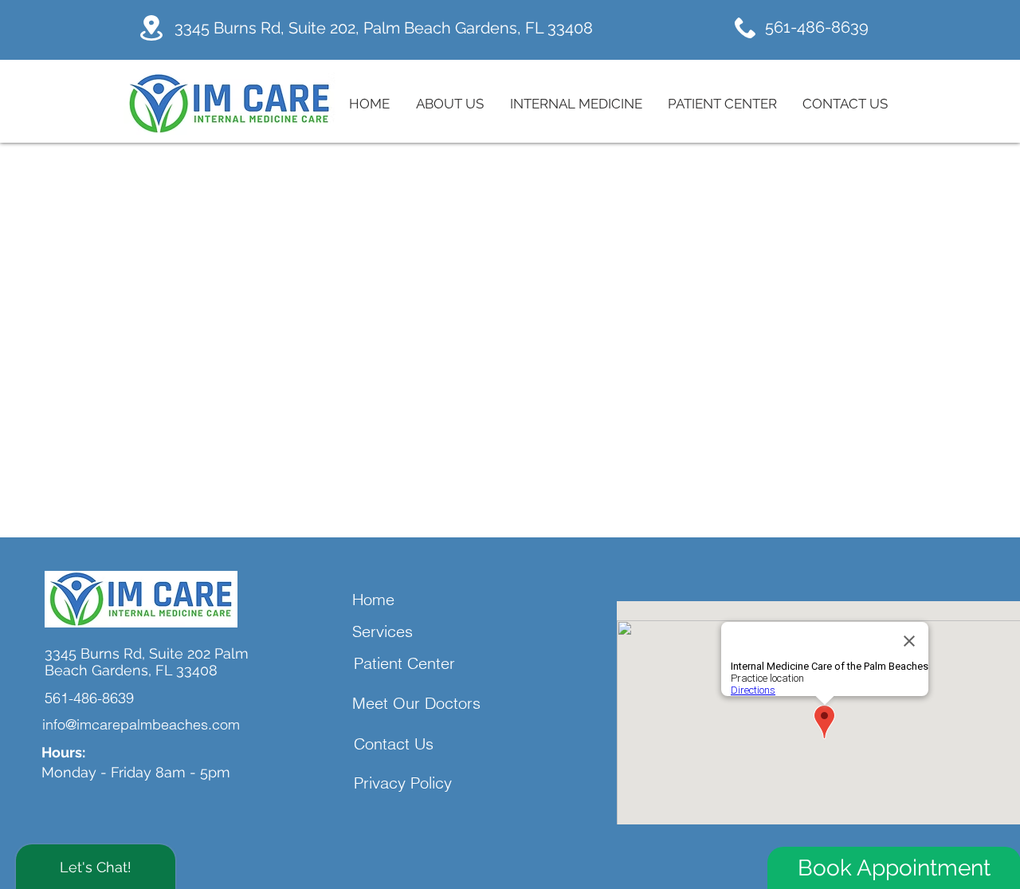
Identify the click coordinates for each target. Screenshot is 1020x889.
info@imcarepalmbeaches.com (141, 724)
